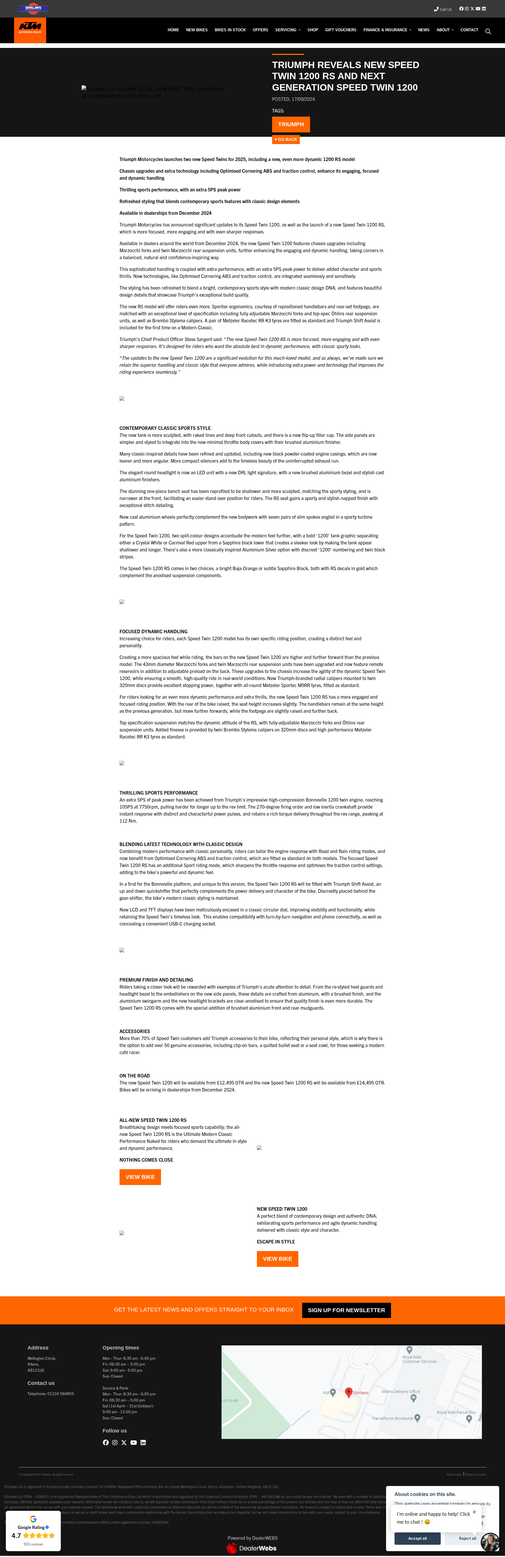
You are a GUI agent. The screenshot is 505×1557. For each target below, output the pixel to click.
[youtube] (478, 9)
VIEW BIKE (137, 1177)
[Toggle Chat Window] (490, 1542)
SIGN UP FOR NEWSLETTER (326, 1311)
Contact (471, 30)
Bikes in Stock (276, 30)
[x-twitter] (472, 9)
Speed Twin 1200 (262, 225)
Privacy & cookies (476, 1475)
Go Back (284, 140)
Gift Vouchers (366, 30)
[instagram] (467, 9)
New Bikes (249, 30)
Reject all (467, 1538)
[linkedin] (483, 9)
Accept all (417, 1538)
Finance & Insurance (402, 30)
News (433, 30)
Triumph (288, 124)
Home (230, 30)
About (450, 30)
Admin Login (454, 1475)
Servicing (321, 30)
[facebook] (461, 9)
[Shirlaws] (30, 29)
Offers (300, 30)
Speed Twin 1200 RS (363, 225)
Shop (344, 30)
